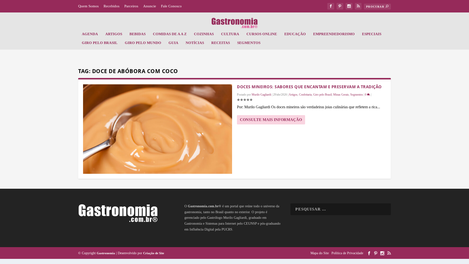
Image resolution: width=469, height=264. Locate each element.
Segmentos (248, 43)
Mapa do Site (319, 253)
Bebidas (137, 34)
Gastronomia (106, 253)
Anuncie (149, 6)
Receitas (220, 43)
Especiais (371, 34)
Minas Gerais (341, 94)
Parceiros (131, 6)
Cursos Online (261, 34)
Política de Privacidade (347, 253)
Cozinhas (204, 34)
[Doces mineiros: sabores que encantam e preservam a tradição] (157, 129)
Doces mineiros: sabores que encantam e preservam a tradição (309, 86)
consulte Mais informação (271, 120)
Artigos (113, 34)
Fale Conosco (171, 6)
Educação (295, 34)
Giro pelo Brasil (99, 43)
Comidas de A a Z (170, 34)
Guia (173, 43)
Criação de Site (153, 253)
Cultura (230, 34)
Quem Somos (88, 6)
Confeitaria (305, 94)
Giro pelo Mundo (143, 43)
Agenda (90, 34)
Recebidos (111, 6)
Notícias (195, 43)
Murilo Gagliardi (261, 94)
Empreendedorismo (334, 34)
